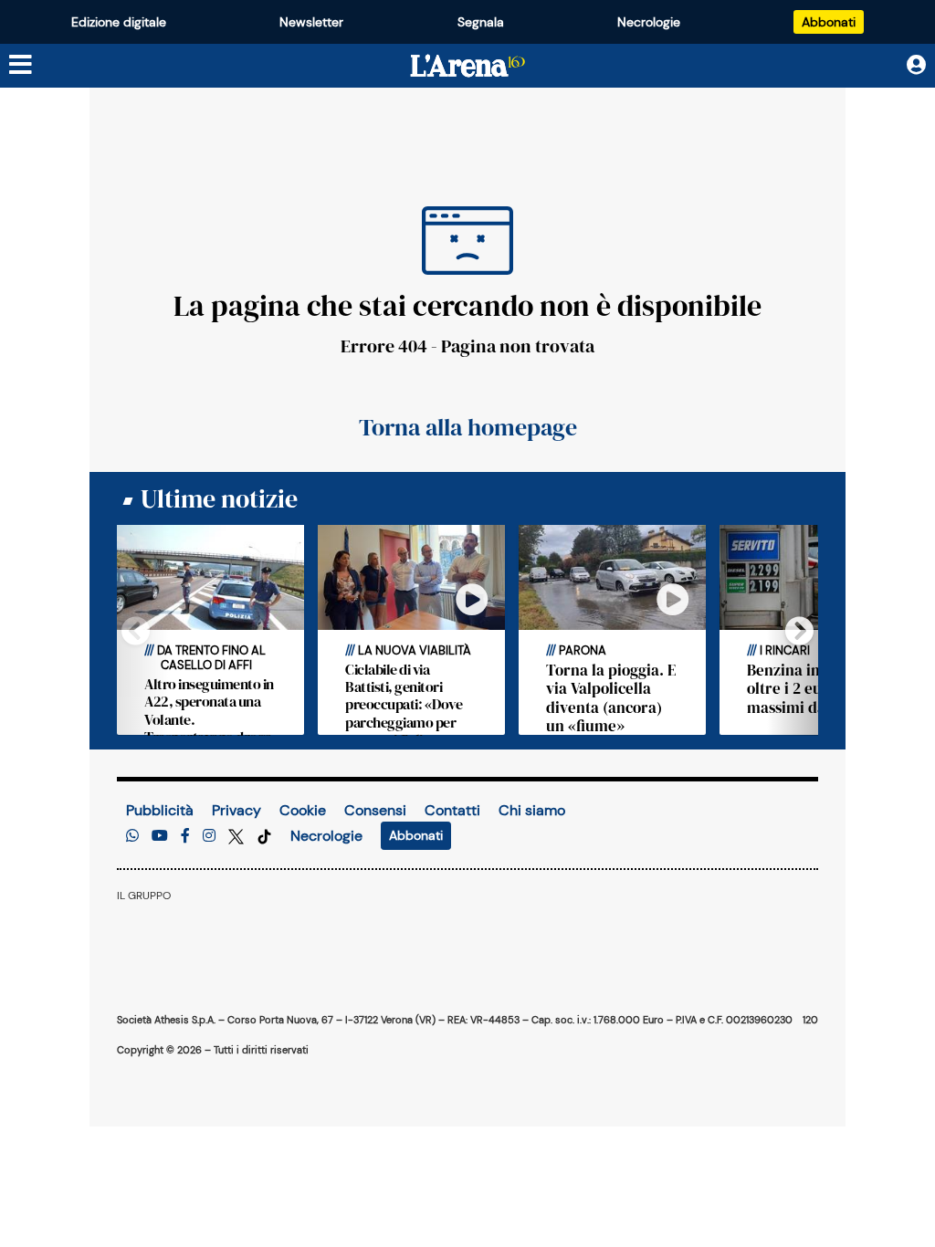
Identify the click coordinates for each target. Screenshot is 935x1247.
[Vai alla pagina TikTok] (264, 835)
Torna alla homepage (468, 427)
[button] (786, 630)
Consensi (375, 810)
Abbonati (829, 22)
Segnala (480, 22)
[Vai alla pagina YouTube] (160, 835)
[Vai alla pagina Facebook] (185, 835)
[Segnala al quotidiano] (132, 835)
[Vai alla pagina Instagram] (209, 835)
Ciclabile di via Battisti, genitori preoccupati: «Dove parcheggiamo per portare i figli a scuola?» (403, 713)
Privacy (236, 810)
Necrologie (648, 22)
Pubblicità (160, 810)
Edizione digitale (118, 22)
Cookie (302, 810)
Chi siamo (532, 810)
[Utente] (916, 65)
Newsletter (311, 22)
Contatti (452, 810)
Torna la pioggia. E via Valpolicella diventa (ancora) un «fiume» (611, 698)
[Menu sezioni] (21, 65)
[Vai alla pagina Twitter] (237, 835)
